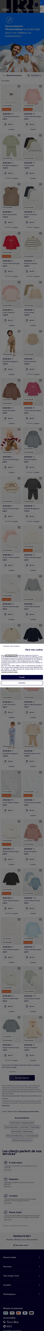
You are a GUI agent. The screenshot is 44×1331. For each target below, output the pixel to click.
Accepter (22, 677)
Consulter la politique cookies (9, 672)
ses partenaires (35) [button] (11, 655)
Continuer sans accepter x (11, 646)
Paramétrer (22, 683)
